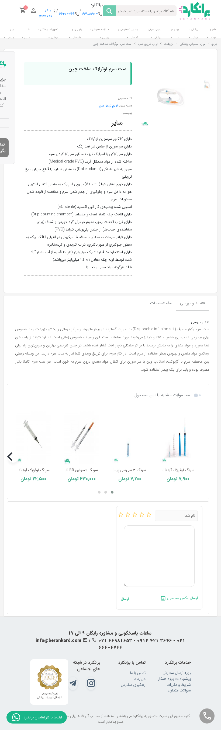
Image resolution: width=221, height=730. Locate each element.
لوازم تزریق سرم (108, 105)
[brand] (117, 123)
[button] (112, 492)
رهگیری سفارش (133, 685)
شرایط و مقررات (179, 685)
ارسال (125, 599)
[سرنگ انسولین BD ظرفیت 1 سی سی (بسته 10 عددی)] (81, 436)
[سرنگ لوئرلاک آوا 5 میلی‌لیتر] (178, 436)
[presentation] (198, 457)
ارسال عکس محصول (182, 598)
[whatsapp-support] (16, 717)
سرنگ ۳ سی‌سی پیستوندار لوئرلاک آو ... (115, 470)
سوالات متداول (179, 690)
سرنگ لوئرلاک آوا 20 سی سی (27, 470)
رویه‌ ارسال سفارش (177, 673)
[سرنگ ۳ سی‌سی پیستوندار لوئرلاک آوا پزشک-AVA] (129, 436)
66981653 (90, 14)
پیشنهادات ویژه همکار (174, 679)
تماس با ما (138, 673)
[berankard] (194, 10)
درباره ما (139, 679)
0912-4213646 (46, 14)
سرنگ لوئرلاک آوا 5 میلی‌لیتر (172, 470)
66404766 (67, 14)
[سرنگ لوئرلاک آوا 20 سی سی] (33, 436)
